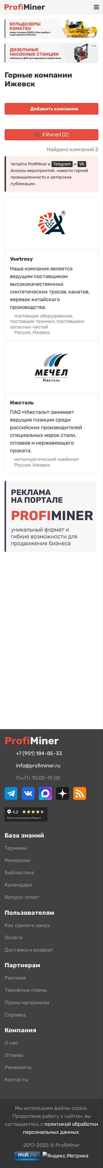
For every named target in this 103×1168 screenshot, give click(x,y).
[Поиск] (71, 7)
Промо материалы (27, 1002)
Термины (16, 848)
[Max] (45, 798)
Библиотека (19, 872)
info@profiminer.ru (38, 766)
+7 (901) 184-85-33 (39, 753)
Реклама (15, 978)
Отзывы (14, 1055)
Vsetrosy (21, 259)
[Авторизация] (88, 7)
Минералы (17, 860)
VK (81, 164)
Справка (15, 1015)
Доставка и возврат (29, 950)
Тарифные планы (26, 990)
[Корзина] (80, 7)
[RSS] (79, 798)
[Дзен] (62, 798)
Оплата (13, 937)
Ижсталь (22, 403)
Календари (18, 885)
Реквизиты (18, 1067)
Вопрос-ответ (22, 897)
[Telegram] (11, 798)
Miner (24, 7)
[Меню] (96, 7)
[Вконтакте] (28, 798)
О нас (11, 1043)
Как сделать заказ (27, 925)
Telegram (62, 164)
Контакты (16, 1079)
